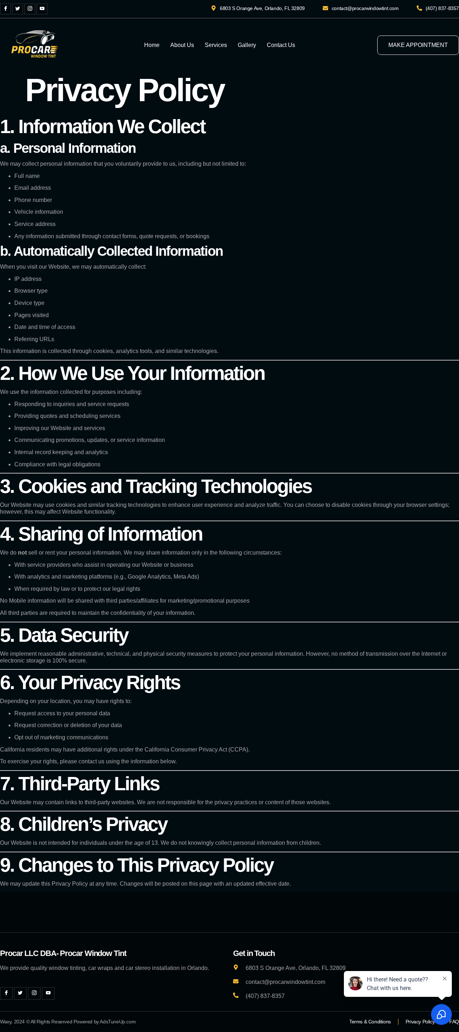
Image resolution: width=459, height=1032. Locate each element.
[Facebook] (5, 9)
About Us (182, 45)
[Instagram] (29, 9)
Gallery (247, 45)
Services (216, 45)
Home (152, 45)
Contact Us (281, 45)
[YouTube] (42, 9)
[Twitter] (17, 9)
